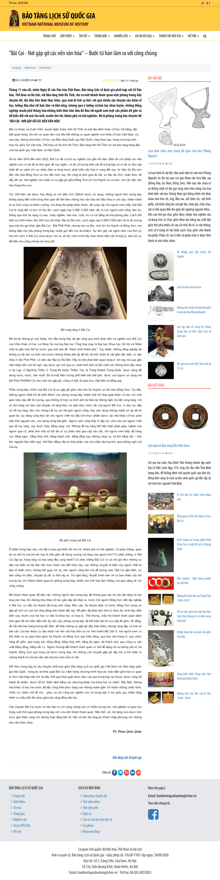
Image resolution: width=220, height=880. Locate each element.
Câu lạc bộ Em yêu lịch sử (97, 820)
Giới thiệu (66, 36)
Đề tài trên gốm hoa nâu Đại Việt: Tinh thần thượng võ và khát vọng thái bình (194, 616)
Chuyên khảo (45, 68)
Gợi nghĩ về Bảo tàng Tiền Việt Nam (168, 446)
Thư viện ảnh (90, 808)
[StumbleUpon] (138, 773)
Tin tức (83, 36)
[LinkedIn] (132, 773)
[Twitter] (120, 773)
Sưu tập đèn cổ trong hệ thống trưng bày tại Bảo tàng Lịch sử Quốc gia (194, 332)
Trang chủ (49, 36)
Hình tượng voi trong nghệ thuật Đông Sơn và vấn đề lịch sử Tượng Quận (194, 545)
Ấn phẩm (88, 826)
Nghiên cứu (121, 36)
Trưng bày (101, 36)
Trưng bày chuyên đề (95, 796)
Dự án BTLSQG (143, 36)
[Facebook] (114, 773)
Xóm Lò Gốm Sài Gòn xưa (189, 287)
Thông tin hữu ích (170, 36)
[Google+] (126, 773)
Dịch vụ (87, 814)
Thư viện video (91, 802)
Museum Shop (91, 832)
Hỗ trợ (192, 36)
